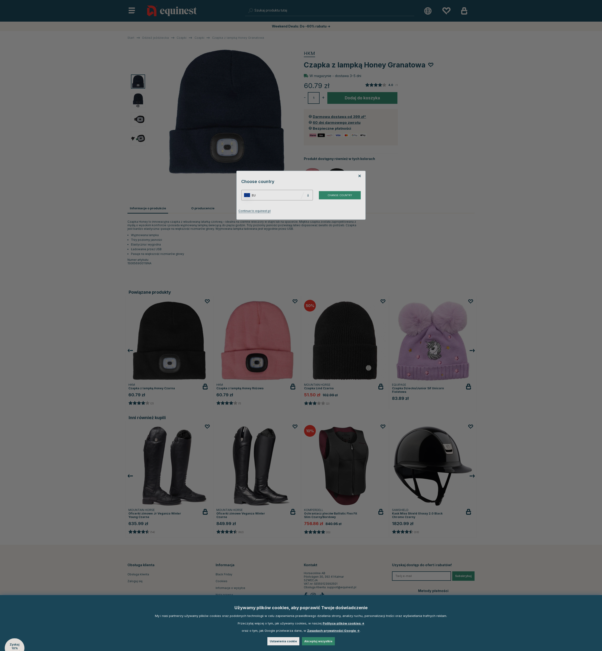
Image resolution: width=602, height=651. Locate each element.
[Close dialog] (414, 271)
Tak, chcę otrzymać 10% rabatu (360, 340)
